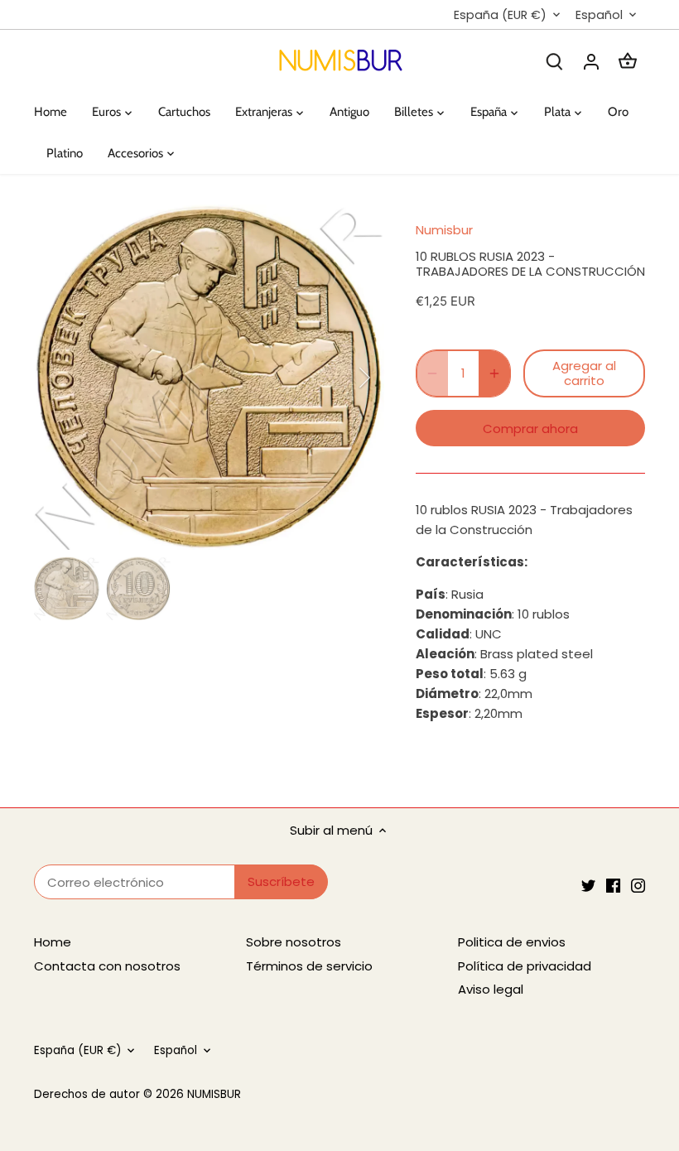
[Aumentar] (494, 373)
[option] (209, 377)
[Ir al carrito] (628, 61)
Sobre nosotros (293, 942)
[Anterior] (75, 377)
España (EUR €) (500, 15)
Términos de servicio (309, 966)
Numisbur (444, 229)
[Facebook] (613, 884)
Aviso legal (490, 989)
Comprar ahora (530, 428)
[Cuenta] (591, 61)
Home (52, 942)
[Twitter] (588, 884)
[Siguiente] (342, 377)
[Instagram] (638, 884)
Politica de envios (512, 942)
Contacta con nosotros (107, 966)
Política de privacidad (524, 966)
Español (599, 15)
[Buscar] (555, 61)
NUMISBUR (214, 1094)
